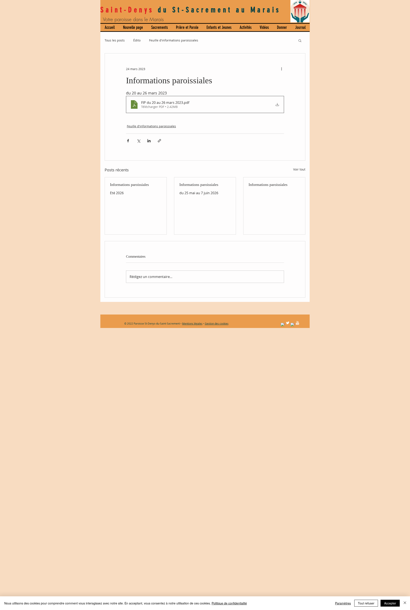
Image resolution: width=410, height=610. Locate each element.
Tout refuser (366, 603)
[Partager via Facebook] (128, 141)
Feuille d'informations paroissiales (173, 40)
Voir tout (299, 169)
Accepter (390, 603)
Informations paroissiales (129, 184)
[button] (300, 40)
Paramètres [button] (343, 603)
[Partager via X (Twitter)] (138, 141)
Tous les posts (115, 40)
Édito (137, 40)
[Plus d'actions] (281, 68)
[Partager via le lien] (159, 141)
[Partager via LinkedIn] (149, 141)
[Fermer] (404, 603)
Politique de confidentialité (229, 603)
